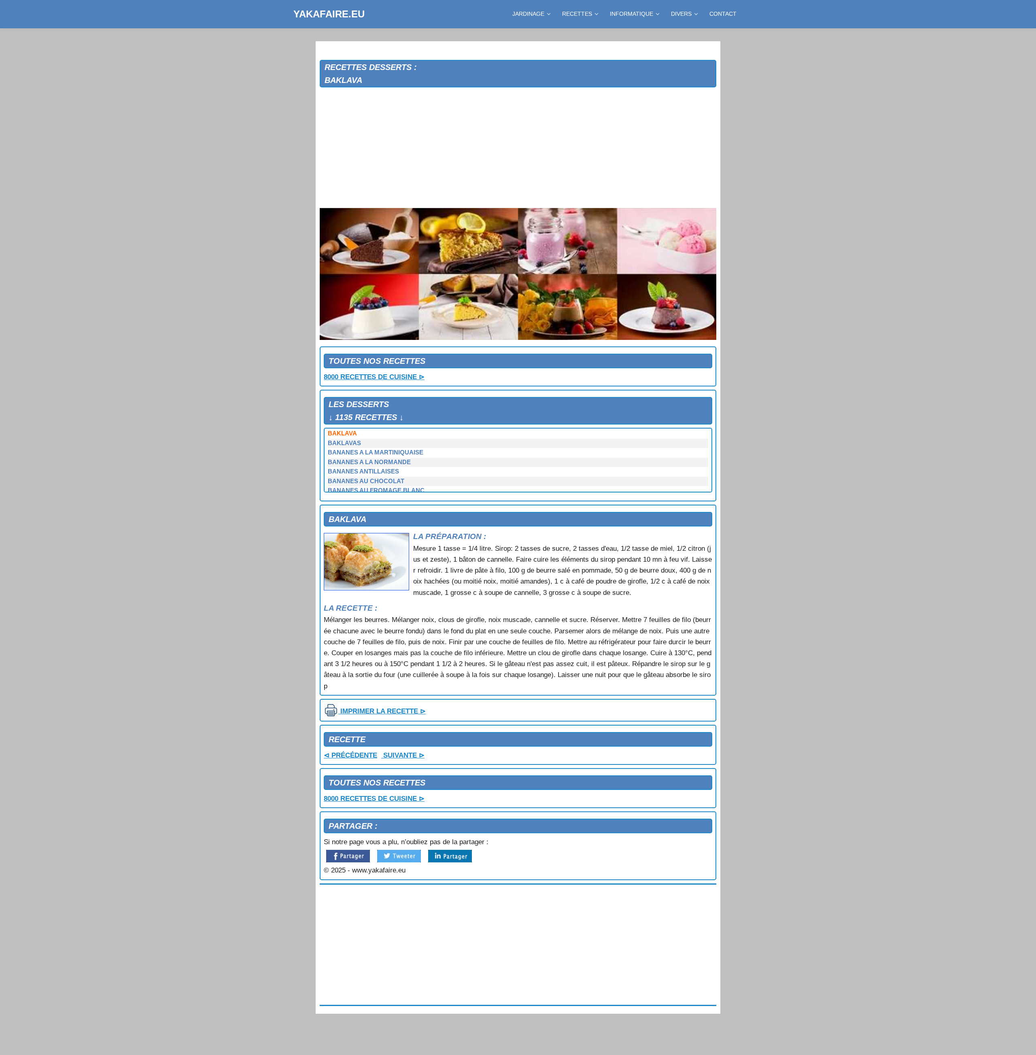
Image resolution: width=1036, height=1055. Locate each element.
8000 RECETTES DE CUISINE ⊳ (374, 377)
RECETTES (577, 14)
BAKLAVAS (344, 443)
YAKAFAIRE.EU (329, 13)
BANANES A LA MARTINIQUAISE (375, 452)
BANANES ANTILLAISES (363, 471)
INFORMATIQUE (631, 14)
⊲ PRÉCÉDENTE (350, 755)
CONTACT (723, 14)
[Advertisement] (518, 148)
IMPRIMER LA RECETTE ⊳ (382, 711)
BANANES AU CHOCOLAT (366, 481)
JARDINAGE (528, 14)
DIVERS (681, 14)
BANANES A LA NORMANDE (369, 462)
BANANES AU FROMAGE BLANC (376, 490)
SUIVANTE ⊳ (403, 755)
